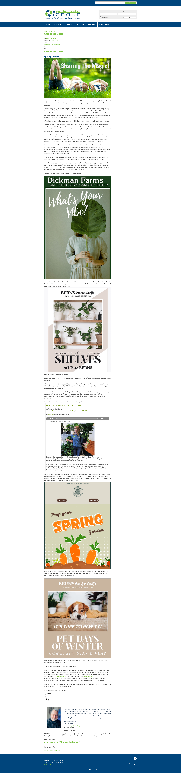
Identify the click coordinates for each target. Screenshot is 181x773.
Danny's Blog (54, 40)
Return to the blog (49, 31)
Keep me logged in (106, 17)
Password (121, 12)
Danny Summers (51, 38)
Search (131, 2)
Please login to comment (52, 750)
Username (102, 12)
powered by (86, 769)
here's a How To (61, 676)
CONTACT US (47, 764)
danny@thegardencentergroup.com (74, 726)
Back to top (132, 764)
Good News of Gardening (52, 45)
